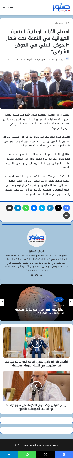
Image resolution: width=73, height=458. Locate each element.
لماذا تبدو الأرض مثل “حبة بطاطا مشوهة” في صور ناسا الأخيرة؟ (39, 311)
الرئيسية (63, 23)
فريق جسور (60, 59)
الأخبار (54, 23)
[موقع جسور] (61, 7)
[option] (36, 302)
